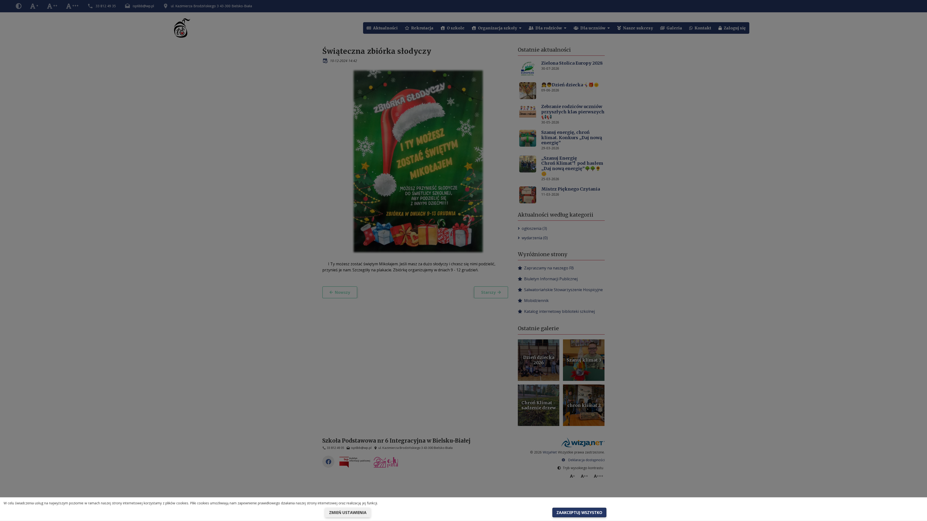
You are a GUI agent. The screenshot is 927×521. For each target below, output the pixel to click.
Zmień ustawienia (347, 512)
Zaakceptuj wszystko (579, 512)
